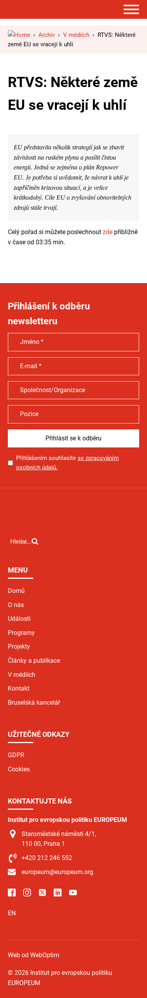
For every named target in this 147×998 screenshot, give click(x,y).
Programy (21, 632)
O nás (16, 605)
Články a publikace (34, 660)
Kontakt (18, 688)
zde (108, 232)
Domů (16, 590)
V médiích (21, 674)
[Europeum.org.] (19, 34)
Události (19, 618)
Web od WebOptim (33, 955)
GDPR (16, 755)
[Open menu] (131, 9)
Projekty (19, 646)
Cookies (19, 769)
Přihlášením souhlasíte (67, 462)
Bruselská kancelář (34, 702)
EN (12, 913)
